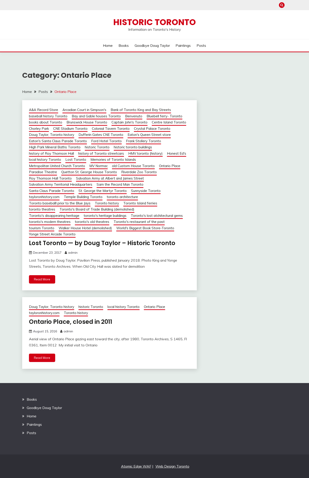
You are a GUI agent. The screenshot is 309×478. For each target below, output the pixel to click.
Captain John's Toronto (129, 122)
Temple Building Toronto (83, 197)
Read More (42, 279)
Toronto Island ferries (140, 203)
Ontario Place (169, 166)
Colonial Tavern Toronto (111, 128)
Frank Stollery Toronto (143, 141)
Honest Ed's (176, 153)
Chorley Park (39, 128)
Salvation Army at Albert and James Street (110, 178)
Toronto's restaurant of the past (139, 222)
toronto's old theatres (92, 222)
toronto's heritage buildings (105, 215)
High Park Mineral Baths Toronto (55, 147)
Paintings (183, 45)
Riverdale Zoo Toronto (139, 172)
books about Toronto (45, 122)
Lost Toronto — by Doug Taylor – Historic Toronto (102, 243)
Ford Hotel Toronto (106, 141)
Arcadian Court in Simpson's (84, 110)
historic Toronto (97, 147)
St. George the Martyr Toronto (102, 191)
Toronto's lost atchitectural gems (157, 215)
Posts (201, 45)
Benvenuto (133, 116)
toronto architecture (122, 197)
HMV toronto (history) (145, 153)
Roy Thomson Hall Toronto (50, 178)
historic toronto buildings (133, 147)
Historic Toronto (154, 22)
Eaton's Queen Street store (149, 135)
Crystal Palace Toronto (152, 128)
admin (73, 253)
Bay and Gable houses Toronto (96, 116)
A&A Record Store (43, 110)
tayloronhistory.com (44, 197)
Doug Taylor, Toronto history (51, 135)
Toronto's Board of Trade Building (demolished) (96, 209)
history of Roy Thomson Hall (51, 153)
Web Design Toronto (172, 466)
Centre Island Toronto (169, 122)
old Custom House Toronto (133, 166)
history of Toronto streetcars (101, 153)
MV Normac (98, 166)
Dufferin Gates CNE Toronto (100, 135)
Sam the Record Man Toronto (120, 184)
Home (108, 45)
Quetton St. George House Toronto (89, 172)
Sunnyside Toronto (146, 191)
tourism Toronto (41, 228)
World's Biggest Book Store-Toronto (145, 228)
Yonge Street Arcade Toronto (52, 234)
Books (124, 45)
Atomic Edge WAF (136, 466)
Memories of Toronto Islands (113, 159)
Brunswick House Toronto (87, 122)
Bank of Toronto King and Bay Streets (141, 110)
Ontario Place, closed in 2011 (70, 322)
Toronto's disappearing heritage (54, 215)
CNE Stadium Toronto (70, 128)
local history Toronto (45, 159)
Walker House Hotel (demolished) (85, 228)
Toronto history (107, 203)
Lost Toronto (75, 159)
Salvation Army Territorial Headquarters (60, 184)
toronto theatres (42, 209)
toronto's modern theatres (50, 222)
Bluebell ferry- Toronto (164, 116)
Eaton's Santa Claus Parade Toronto (58, 141)
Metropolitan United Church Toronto (57, 166)
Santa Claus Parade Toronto (51, 191)
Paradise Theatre (43, 172)
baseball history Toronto (48, 116)
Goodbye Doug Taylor (152, 45)
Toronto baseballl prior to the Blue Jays (59, 203)
